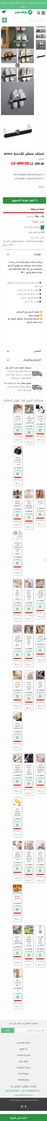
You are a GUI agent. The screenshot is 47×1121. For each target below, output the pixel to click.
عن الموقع (23, 1049)
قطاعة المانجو (17, 897)
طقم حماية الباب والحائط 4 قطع (40, 857)
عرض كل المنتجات (23, 1055)
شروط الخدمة (23, 1073)
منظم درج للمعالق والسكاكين (18, 940)
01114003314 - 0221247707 (22, 1090)
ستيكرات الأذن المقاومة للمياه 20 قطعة (17, 548)
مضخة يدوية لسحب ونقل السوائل (29, 770)
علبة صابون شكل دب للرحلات (17, 595)
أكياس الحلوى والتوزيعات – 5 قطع (18, 641)
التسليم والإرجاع (32, 360)
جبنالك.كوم (18, 1100)
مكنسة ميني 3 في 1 (40, 418)
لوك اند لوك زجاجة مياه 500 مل (40, 941)
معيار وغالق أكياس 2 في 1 (17, 856)
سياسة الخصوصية (23, 1067)
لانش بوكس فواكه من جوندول (28, 941)
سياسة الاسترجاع (23, 1042)
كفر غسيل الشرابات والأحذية (17, 812)
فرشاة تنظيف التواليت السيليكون (18, 768)
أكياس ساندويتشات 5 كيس (41, 638)
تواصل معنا (23, 1061)
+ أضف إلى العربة (19, 1118)
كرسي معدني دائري (17, 684)
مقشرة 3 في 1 (40, 502)
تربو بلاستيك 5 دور (18, 982)
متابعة (8, 1030)
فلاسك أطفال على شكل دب (28, 641)
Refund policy (23, 1080)
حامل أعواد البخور (40, 684)
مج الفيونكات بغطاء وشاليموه (29, 419)
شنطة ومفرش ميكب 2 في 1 (18, 461)
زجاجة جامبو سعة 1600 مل (29, 595)
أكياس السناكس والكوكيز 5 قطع (40, 768)
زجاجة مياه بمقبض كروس (29, 685)
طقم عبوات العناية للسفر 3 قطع (29, 857)
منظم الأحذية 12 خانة (18, 418)
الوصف (37, 254)
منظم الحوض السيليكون (18, 726)
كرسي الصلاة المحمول (17, 503)
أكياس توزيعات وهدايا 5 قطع (40, 594)
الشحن (37, 351)
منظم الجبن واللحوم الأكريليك (29, 504)
